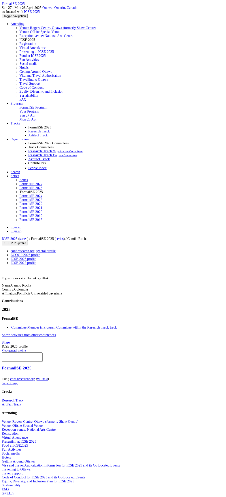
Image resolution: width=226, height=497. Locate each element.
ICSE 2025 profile (15, 243)
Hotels (23, 67)
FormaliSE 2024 (30, 196)
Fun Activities (29, 59)
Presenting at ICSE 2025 (36, 52)
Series (23, 180)
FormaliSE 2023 (30, 200)
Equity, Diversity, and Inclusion (41, 91)
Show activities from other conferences (29, 335)
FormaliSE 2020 (30, 212)
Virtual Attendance (32, 48)
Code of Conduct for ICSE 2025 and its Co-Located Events (43, 477)
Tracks (15, 123)
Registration (27, 44)
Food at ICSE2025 (32, 55)
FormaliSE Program (33, 107)
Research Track (39, 131)
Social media (28, 63)
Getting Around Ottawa (35, 71)
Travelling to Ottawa (33, 79)
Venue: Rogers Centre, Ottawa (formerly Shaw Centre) (57, 28)
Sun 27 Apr (27, 115)
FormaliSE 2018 (30, 220)
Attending (17, 24)
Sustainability (28, 95)
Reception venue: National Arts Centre (46, 36)
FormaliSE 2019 (30, 216)
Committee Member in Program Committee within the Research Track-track (64, 327)
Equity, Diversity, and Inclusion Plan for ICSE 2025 (38, 481)
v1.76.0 (42, 379)
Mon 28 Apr (28, 119)
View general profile (14, 350)
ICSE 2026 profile (23, 259)
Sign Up (7, 493)
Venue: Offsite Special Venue (39, 32)
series (23, 239)
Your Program (29, 111)
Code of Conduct (31, 87)
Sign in (16, 227)
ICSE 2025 (32, 11)
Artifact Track (38, 135)
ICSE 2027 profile (23, 263)
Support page (10, 383)
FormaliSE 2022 (30, 204)
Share (6, 342)
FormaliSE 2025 (17, 368)
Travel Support (29, 83)
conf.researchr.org (22, 379)
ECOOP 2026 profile (25, 255)
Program (17, 103)
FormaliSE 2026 (30, 188)
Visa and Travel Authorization (40, 75)
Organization (20, 139)
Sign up (16, 231)
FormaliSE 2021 (30, 208)
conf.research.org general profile (33, 251)
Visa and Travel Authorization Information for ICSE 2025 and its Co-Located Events (61, 465)
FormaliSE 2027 (30, 184)
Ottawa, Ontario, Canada (59, 8)
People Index (37, 168)
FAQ (22, 99)
